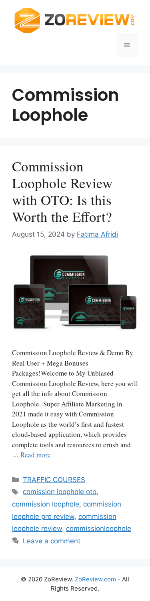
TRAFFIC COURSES (54, 480)
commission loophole (45, 504)
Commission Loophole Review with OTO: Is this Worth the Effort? (62, 191)
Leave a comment (51, 541)
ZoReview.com (95, 579)
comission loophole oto (59, 492)
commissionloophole (98, 529)
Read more (35, 454)
